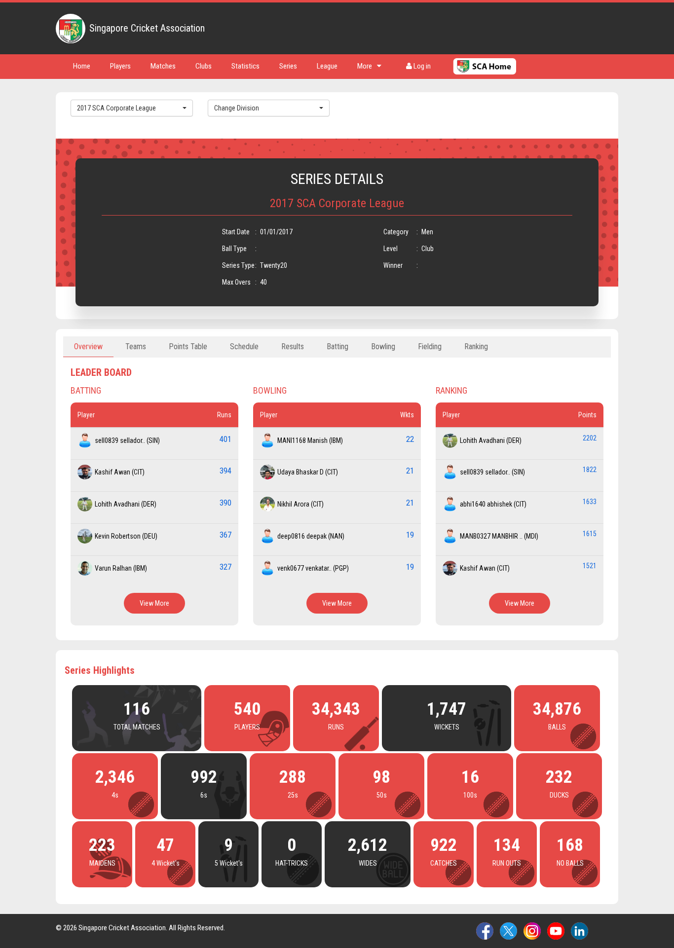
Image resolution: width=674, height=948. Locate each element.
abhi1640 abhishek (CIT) (493, 504)
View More (154, 603)
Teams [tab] (135, 346)
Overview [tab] (88, 346)
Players (120, 66)
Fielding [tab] (430, 346)
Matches (163, 66)
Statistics (245, 66)
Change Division (236, 108)
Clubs (203, 66)
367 (225, 535)
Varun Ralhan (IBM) (121, 568)
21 (410, 470)
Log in (421, 66)
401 (225, 439)
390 (225, 503)
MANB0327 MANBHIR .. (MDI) (499, 536)
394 (225, 470)
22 (410, 439)
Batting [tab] (337, 346)
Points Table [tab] (188, 346)
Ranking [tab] (476, 346)
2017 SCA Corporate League (116, 108)
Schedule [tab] (244, 346)
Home (81, 66)
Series (288, 66)
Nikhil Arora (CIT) (300, 504)
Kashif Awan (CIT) (120, 472)
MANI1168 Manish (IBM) (310, 440)
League (327, 66)
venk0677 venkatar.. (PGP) (313, 568)
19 (410, 535)
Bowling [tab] (383, 346)
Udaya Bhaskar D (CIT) (307, 472)
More (364, 66)
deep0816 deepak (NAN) (310, 536)
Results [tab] (292, 346)
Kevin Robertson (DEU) (126, 536)
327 (225, 567)
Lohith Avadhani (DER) (125, 504)
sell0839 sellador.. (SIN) (127, 440)
